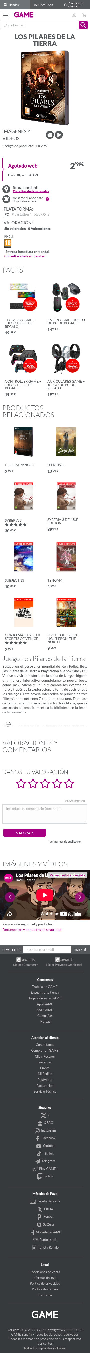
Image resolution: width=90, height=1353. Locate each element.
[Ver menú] (5, 15)
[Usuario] (74, 15)
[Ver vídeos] (59, 135)
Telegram (48, 1161)
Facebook (48, 1138)
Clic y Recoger (45, 1056)
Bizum (48, 1209)
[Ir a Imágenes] (50, 135)
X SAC (48, 1123)
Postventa (45, 1080)
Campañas (45, 1016)
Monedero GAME (48, 1232)
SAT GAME (45, 1010)
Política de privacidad (45, 1283)
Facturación (45, 1086)
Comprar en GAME (45, 1050)
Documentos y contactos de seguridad (32, 929)
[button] (83, 25)
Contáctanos (45, 1045)
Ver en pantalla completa (67, 875)
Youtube (48, 1146)
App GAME (45, 1004)
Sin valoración (15, 229)
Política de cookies (45, 1289)
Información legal (45, 1278)
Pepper (48, 1216)
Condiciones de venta (45, 1272)
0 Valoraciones (39, 229)
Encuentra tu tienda (45, 992)
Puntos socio (48, 1240)
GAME (24, 14)
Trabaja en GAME (45, 987)
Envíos (45, 1068)
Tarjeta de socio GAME (45, 998)
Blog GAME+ (48, 1169)
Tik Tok (48, 1153)
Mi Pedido (45, 1074)
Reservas (45, 1062)
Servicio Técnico (45, 1091)
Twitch (47, 1176)
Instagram (48, 1130)
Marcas (45, 1021)
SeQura (48, 1224)
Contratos (45, 1295)
